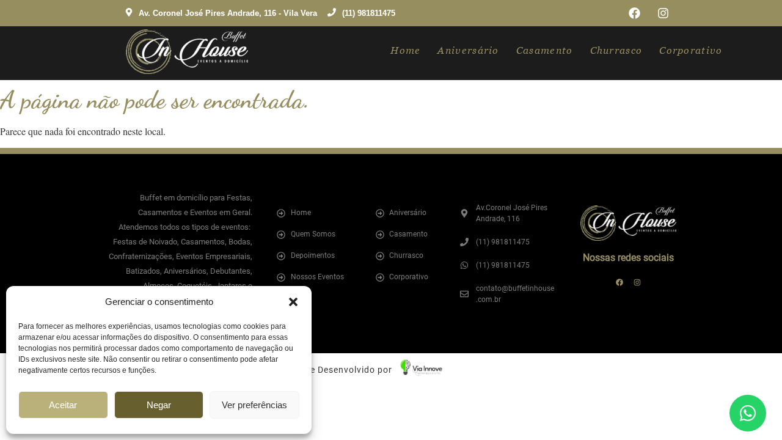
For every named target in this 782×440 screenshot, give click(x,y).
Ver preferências (254, 405)
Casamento (544, 50)
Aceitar (63, 405)
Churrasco (616, 50)
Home (405, 50)
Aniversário (468, 50)
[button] (293, 302)
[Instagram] (663, 13)
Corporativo (690, 50)
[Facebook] (634, 13)
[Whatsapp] (747, 413)
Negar (159, 405)
